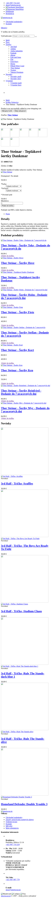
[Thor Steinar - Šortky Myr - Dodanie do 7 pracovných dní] (23, 403)
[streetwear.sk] (6, 18)
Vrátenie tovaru (11, 822)
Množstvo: (5, 201)
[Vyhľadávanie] (36, 36)
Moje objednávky (12, 828)
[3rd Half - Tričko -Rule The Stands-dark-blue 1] (24, 665)
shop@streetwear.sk (13, 5)
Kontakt (9, 24)
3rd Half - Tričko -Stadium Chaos (21, 611)
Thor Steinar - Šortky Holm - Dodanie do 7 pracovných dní (24, 296)
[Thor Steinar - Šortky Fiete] (12, 307)
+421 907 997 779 (13, 880)
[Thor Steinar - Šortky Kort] (12, 345)
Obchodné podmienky (14, 22)
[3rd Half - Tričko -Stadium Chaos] (24, 603)
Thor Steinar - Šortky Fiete (17, 312)
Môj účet (9, 826)
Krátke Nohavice (12, 102)
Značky (8, 45)
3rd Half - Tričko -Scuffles (17, 483)
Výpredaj (9, 81)
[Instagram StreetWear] (15, 9)
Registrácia (10, 14)
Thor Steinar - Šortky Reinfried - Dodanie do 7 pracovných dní (21, 392)
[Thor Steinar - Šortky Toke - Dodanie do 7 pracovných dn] (23, 240)
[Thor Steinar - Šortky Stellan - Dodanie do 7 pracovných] (23, 327)
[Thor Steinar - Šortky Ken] (11, 365)
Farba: (4, 184)
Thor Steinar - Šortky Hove (17, 262)
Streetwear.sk (6, 896)
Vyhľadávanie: (6, 36)
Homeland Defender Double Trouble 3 (24, 804)
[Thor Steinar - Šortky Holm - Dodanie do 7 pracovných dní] (24, 290)
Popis (8, 214)
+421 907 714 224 (13, 3)
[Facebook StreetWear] (15, 7)
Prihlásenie (10, 11)
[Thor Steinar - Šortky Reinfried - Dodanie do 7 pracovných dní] (25, 386)
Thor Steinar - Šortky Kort (17, 350)
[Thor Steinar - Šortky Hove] (12, 258)
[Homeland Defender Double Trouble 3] (24, 796)
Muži (8, 40)
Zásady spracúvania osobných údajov (20, 820)
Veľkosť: (5, 188)
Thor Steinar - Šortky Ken (17, 370)
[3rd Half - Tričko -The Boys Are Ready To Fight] (24, 537)
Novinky (9, 74)
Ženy (8, 42)
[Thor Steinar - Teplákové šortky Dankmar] (17, 272)
